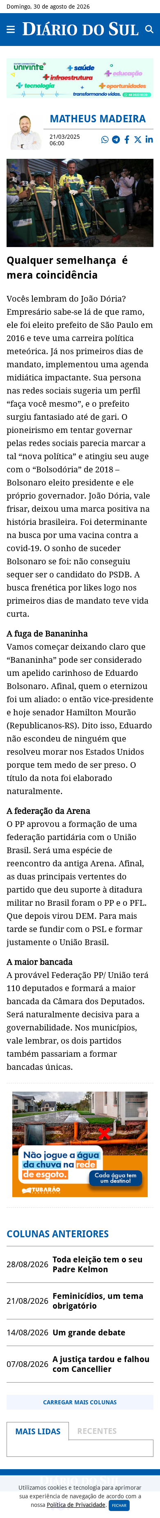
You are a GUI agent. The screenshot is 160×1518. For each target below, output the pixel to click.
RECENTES (97, 1431)
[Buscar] (149, 29)
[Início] (80, 33)
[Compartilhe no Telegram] (115, 140)
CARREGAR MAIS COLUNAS (80, 1402)
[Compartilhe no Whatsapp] (104, 140)
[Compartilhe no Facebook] (126, 140)
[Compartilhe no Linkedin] (148, 140)
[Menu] (11, 29)
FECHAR (119, 1505)
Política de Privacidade (76, 1505)
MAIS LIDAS (37, 1431)
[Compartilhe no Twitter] (137, 140)
